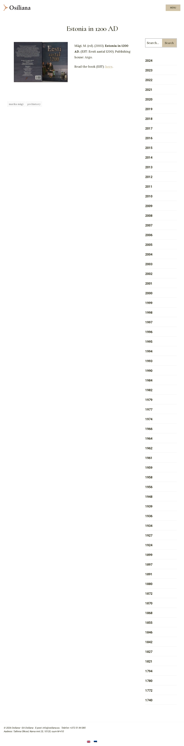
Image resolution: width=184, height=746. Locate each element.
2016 (148, 138)
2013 (148, 167)
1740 (148, 700)
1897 (148, 564)
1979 (148, 400)
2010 (148, 196)
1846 (148, 632)
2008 (148, 216)
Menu (173, 7)
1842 (148, 642)
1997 (148, 322)
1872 (148, 593)
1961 (148, 458)
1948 (148, 497)
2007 (148, 225)
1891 (148, 574)
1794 (148, 671)
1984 (148, 380)
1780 (148, 681)
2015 (148, 148)
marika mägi (16, 104)
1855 (148, 623)
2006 (148, 235)
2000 (148, 293)
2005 (148, 245)
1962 (148, 448)
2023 (148, 70)
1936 (148, 516)
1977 (148, 409)
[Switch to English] (88, 742)
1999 (148, 303)
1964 (148, 438)
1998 (148, 312)
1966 (148, 429)
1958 (148, 477)
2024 (148, 60)
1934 (148, 526)
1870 (148, 603)
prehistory (33, 104)
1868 (148, 613)
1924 (148, 545)
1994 (148, 351)
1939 (148, 506)
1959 (148, 467)
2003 (148, 264)
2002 (148, 274)
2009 (148, 206)
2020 (148, 99)
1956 (148, 487)
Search (169, 43)
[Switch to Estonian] (95, 742)
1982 (148, 390)
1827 (148, 652)
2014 (148, 157)
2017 (148, 128)
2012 (148, 177)
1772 (148, 690)
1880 (148, 584)
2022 (148, 80)
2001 (148, 283)
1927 (148, 535)
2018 (148, 119)
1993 (148, 361)
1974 (148, 419)
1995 (148, 341)
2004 (148, 254)
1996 (148, 332)
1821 (148, 661)
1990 (148, 371)
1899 (148, 555)
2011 (148, 186)
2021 (148, 90)
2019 (148, 109)
